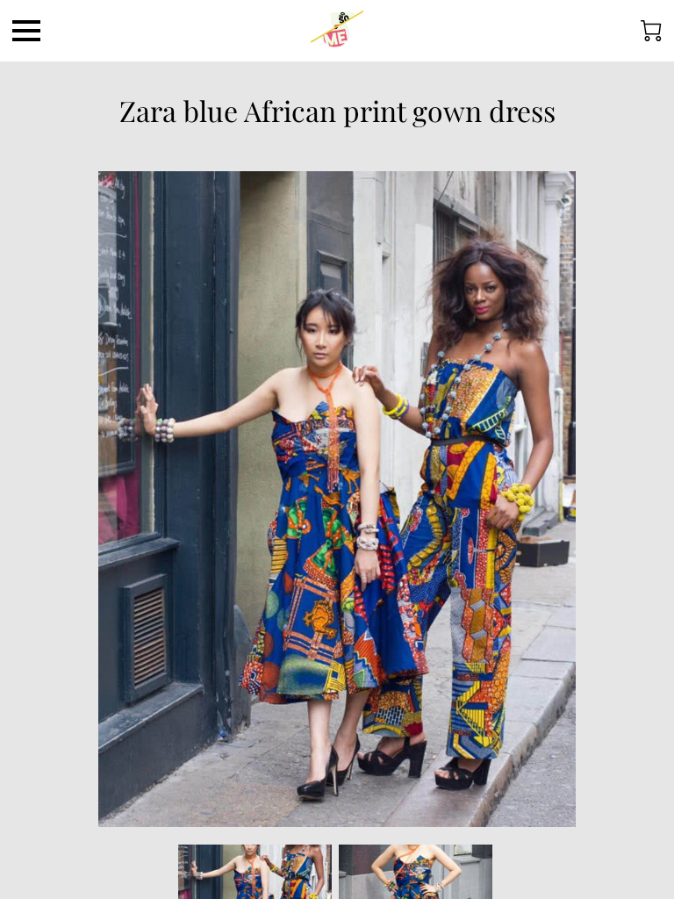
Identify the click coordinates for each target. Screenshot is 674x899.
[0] (651, 30)
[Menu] (26, 30)
